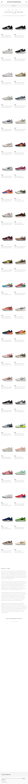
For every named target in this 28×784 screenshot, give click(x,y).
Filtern (14, 5)
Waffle (16, 9)
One (19, 9)
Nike (12, 9)
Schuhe (9, 9)
